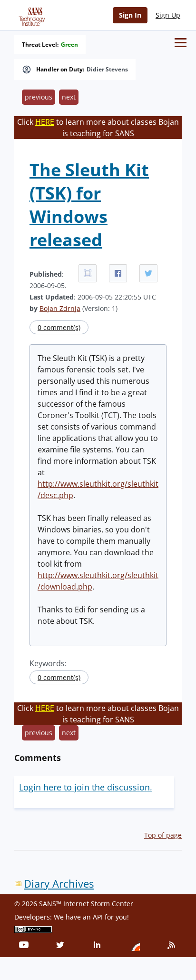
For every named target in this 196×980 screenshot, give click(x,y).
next (69, 96)
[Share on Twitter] (148, 273)
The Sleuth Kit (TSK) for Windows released (89, 204)
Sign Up (168, 15)
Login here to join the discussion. (85, 787)
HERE (44, 122)
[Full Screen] (87, 273)
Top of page (163, 835)
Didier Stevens (107, 69)
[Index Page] (30, 15)
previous (38, 96)
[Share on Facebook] (118, 273)
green (69, 45)
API (98, 916)
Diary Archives (59, 883)
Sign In (130, 15)
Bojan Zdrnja (59, 308)
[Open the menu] (180, 42)
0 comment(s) (59, 327)
